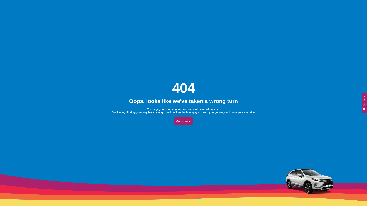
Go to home (183, 121)
